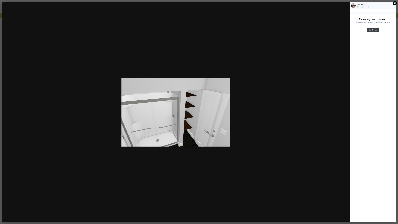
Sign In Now (373, 30)
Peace (18, 8)
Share (343, 218)
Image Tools (329, 218)
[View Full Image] (346, 6)
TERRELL (361, 4)
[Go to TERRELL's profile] (353, 5)
